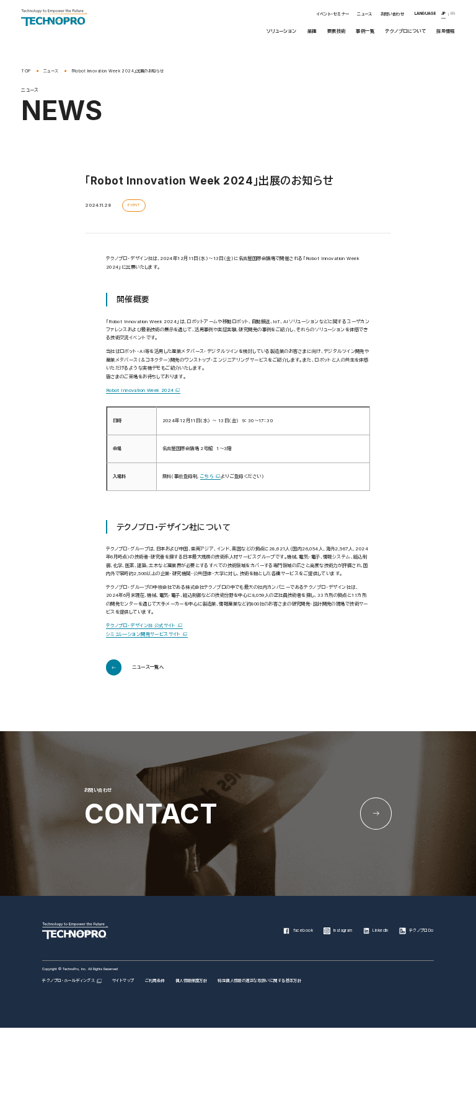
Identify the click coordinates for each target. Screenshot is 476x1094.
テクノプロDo (421, 930)
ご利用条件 (155, 980)
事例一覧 (365, 31)
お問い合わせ (393, 14)
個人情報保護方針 (191, 980)
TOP (25, 71)
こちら (207, 476)
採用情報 (445, 31)
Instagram (343, 930)
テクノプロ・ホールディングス (68, 980)
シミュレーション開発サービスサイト (143, 634)
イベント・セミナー (333, 14)
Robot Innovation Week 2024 (140, 390)
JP (443, 13)
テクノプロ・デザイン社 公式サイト (141, 625)
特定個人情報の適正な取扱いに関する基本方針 (259, 980)
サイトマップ (123, 980)
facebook (303, 930)
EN (453, 13)
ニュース (364, 14)
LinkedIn (380, 930)
